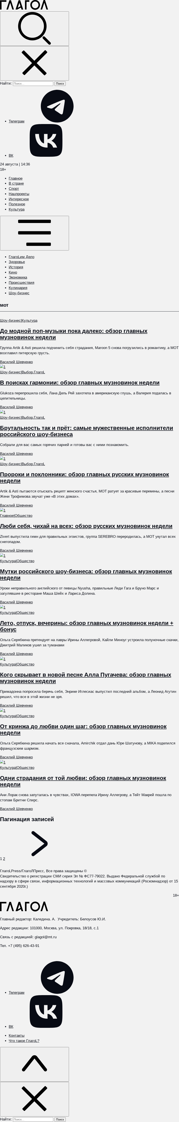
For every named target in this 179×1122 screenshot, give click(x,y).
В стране (16, 183)
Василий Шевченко (16, 362)
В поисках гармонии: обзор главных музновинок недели (80, 383)
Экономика (18, 277)
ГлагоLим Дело (21, 257)
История (16, 267)
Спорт (14, 189)
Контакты (16, 1035)
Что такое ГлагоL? (24, 1041)
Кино (13, 272)
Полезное (17, 204)
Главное (15, 178)
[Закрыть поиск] (34, 63)
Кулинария (18, 288)
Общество (23, 516)
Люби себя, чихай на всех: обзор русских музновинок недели (86, 526)
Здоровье (17, 262)
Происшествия (21, 283)
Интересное (19, 199)
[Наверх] (34, 1064)
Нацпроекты (19, 194)
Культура (16, 209)
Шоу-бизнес (19, 293)
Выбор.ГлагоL (33, 372)
